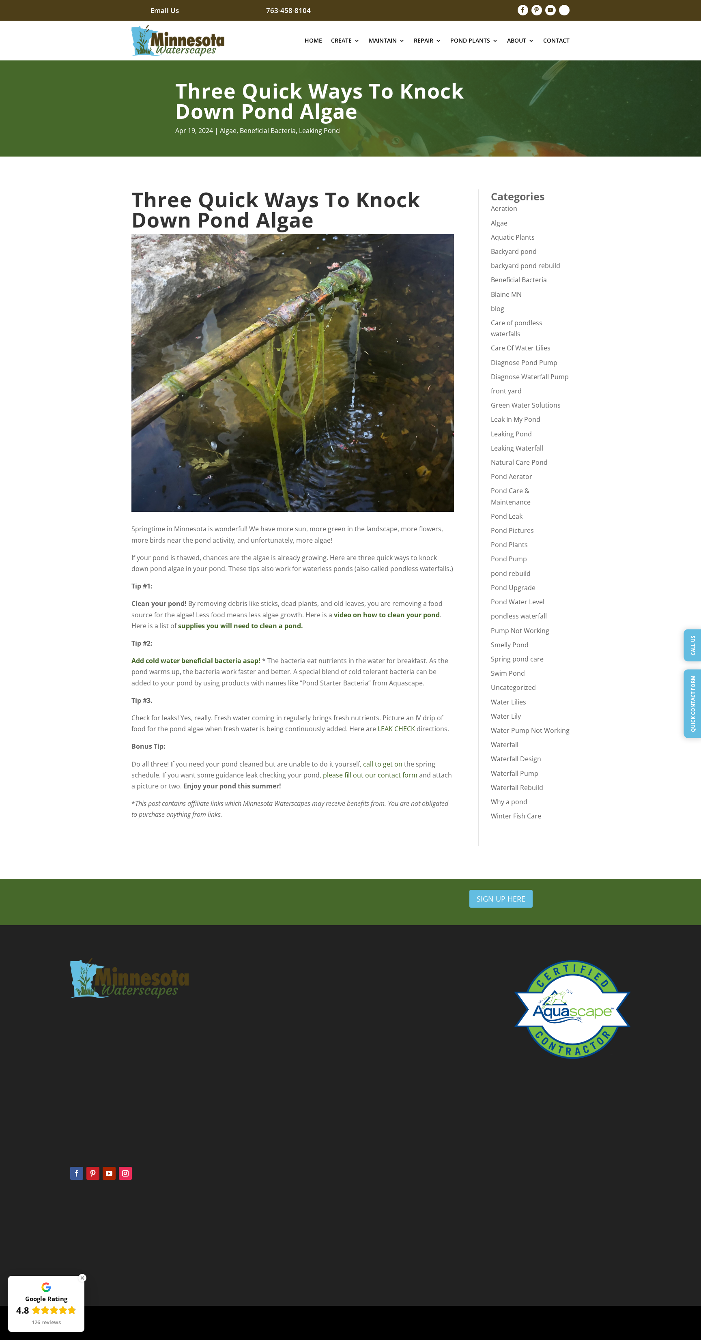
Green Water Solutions (526, 405)
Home (313, 40)
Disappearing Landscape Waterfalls (556, 1238)
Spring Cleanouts (238, 1220)
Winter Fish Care (516, 816)
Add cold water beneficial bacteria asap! (195, 660)
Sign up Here (501, 899)
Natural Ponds (87, 1253)
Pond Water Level (517, 601)
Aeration (504, 208)
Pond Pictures (512, 530)
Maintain (383, 40)
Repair (423, 40)
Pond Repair (381, 1220)
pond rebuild (511, 573)
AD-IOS (446, 1323)
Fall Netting (231, 1242)
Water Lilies (508, 702)
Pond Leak (507, 516)
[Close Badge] (82, 1278)
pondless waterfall (519, 616)
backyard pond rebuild (525, 265)
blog (497, 308)
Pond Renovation (387, 1253)
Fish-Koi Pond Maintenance (547, 1270)
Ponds (78, 1220)
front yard (506, 391)
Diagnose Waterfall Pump (530, 376)
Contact (556, 40)
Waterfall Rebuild (517, 787)
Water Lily (506, 716)
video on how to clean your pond (387, 614)
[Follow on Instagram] (125, 1173)
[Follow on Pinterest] (536, 10)
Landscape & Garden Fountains (551, 1249)
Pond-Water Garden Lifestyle (548, 1259)
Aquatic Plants (513, 237)
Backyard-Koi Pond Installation (551, 1228)
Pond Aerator (511, 476)
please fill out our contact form (370, 775)
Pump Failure (382, 1242)
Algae (228, 130)
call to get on (382, 764)
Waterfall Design (516, 758)
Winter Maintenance (242, 1253)
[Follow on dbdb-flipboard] (564, 10)
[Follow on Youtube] (550, 10)
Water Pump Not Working (530, 730)
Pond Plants (470, 40)
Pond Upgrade (513, 587)
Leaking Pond (319, 130)
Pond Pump (509, 558)
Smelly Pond (510, 644)
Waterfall (504, 744)
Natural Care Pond (519, 462)
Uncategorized (513, 687)
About (516, 40)
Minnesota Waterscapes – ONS (551, 1217)
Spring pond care (517, 659)
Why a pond (509, 801)
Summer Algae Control (245, 1231)
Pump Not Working (520, 630)
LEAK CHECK (396, 728)
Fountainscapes (89, 1242)
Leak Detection (384, 1231)
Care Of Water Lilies (520, 348)
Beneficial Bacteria (268, 130)
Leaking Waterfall (517, 448)
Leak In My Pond (515, 419)
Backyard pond (514, 251)
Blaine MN (506, 294)
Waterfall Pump (514, 773)
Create (341, 40)
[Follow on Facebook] (523, 10)
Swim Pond (508, 673)
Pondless (81, 1231)
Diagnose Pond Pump (524, 362)
